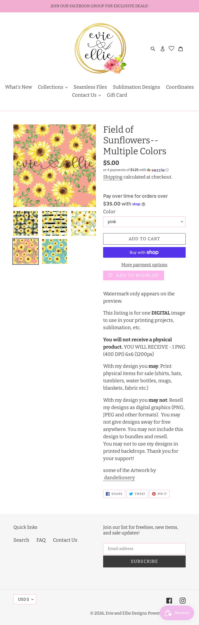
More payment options (144, 264)
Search (21, 540)
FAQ (41, 540)
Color (109, 211)
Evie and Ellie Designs (126, 613)
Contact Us (65, 540)
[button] (136, 170)
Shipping (113, 177)
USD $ (23, 599)
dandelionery (119, 477)
